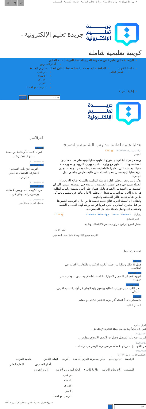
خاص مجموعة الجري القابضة (92, 60)
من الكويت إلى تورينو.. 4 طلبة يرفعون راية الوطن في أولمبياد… (110, 346)
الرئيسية (129, 60)
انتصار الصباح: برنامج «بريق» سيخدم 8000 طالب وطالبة (113, 224)
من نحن (41, 72)
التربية (70, 60)
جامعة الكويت (72, 1)
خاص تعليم (116, 60)
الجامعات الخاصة (84, 68)
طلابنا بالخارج (65, 68)
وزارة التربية (110, 1)
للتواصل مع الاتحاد (36, 87)
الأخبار (42, 83)
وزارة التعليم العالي (91, 1)
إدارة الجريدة (126, 91)
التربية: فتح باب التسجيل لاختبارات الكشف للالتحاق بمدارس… (24, 173)
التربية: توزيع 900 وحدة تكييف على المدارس (75, 235)
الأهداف (42, 79)
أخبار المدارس (48, 64)
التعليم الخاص (57, 60)
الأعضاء (42, 75)
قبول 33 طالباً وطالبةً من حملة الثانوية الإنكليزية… (118, 328)
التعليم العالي (117, 72)
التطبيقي (57, 1)
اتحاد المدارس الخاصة (42, 68)
